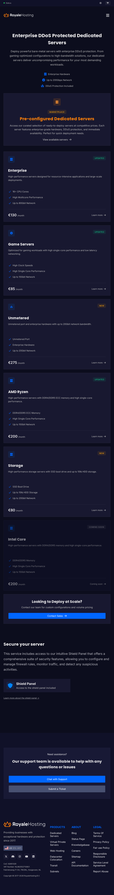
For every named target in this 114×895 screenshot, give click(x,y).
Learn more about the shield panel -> (21, 698)
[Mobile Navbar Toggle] (107, 15)
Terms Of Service (98, 834)
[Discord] (13, 856)
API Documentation (80, 864)
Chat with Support (57, 779)
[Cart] (107, 3)
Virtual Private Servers (58, 843)
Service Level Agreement (100, 864)
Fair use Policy (101, 847)
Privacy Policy (101, 841)
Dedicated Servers (55, 834)
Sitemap (76, 856)
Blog (74, 833)
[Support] (101, 3)
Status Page (78, 838)
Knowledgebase (80, 844)
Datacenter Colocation (56, 858)
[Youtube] (26, 856)
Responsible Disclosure (100, 855)
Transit (53, 865)
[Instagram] (19, 856)
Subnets (54, 871)
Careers (76, 850)
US (15, 848)
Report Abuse (100, 871)
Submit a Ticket (57, 788)
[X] (6, 856)
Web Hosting (57, 850)
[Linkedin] (33, 856)
